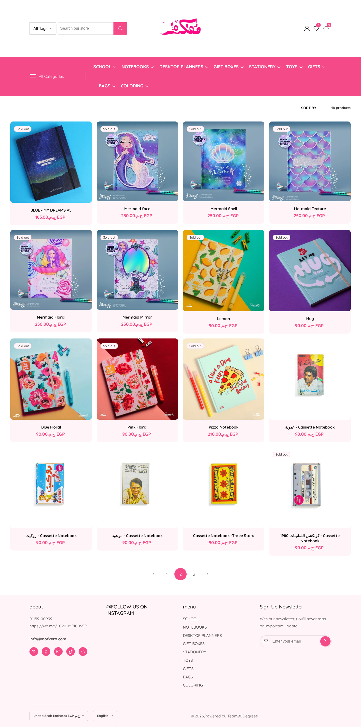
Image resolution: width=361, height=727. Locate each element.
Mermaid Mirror (137, 317)
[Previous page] (153, 574)
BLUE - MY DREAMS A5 (50, 210)
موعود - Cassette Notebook (137, 535)
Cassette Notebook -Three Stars (223, 535)
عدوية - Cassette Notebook (310, 427)
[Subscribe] (325, 641)
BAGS (105, 86)
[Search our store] (120, 28)
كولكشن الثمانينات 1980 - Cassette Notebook (310, 538)
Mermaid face (137, 208)
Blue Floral (51, 427)
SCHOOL (102, 66)
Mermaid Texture (310, 208)
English (103, 716)
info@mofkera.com (47, 638)
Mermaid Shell (223, 208)
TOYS (292, 66)
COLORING (133, 86)
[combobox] (91, 28)
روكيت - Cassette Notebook (51, 535)
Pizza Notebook (223, 427)
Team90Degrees (242, 716)
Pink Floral (137, 427)
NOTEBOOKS (135, 66)
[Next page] (207, 574)
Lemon (223, 318)
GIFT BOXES (226, 66)
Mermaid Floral (51, 317)
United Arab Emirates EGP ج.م (57, 716)
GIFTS (314, 66)
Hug (310, 318)
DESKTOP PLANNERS (181, 66)
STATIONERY (262, 66)
